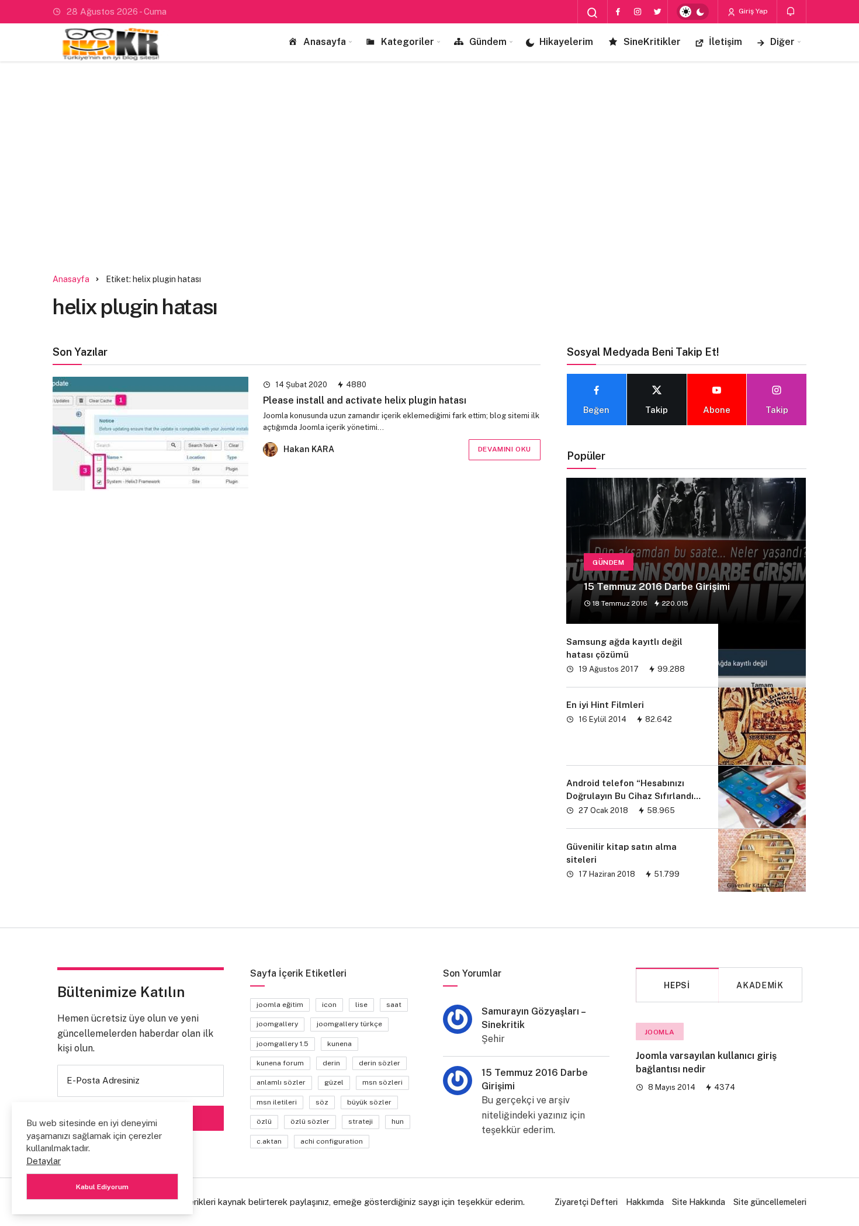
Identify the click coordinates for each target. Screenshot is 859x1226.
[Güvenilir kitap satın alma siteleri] (762, 860)
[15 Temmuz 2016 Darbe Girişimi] (686, 551)
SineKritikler (652, 41)
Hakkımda (645, 1202)
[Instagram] (637, 11)
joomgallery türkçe (349, 1024)
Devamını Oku (504, 449)
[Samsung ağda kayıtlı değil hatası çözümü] (762, 655)
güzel (334, 1082)
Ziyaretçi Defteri (586, 1202)
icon (329, 1005)
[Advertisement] (429, 160)
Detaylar (43, 1161)
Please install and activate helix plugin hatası (364, 400)
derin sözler (379, 1063)
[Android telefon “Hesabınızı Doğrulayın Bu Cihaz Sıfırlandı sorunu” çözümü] (762, 797)
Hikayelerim (566, 41)
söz (322, 1102)
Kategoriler (407, 41)
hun (398, 1121)
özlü (264, 1121)
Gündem (488, 41)
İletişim (725, 41)
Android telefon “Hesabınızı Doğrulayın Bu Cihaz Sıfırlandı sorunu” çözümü (630, 796)
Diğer (782, 41)
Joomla (660, 1032)
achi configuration (331, 1141)
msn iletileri (277, 1102)
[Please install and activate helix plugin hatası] (150, 434)
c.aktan (269, 1141)
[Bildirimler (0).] (791, 11)
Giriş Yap (752, 11)
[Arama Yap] (592, 13)
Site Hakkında (698, 1202)
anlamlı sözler (281, 1082)
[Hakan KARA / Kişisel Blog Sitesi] (111, 42)
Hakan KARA (308, 449)
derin (331, 1063)
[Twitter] (657, 11)
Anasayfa (324, 41)
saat (393, 1005)
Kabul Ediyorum (102, 1187)
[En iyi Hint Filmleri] (762, 726)
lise (361, 1005)
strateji (360, 1121)
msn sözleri (382, 1082)
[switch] (693, 12)
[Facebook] (618, 11)
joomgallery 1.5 (283, 1044)
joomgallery (277, 1024)
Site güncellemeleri (769, 1202)
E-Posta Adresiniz (103, 1080)
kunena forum (280, 1063)
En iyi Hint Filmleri (605, 705)
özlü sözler (310, 1121)
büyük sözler (369, 1102)
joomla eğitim (280, 1005)
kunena (339, 1044)
